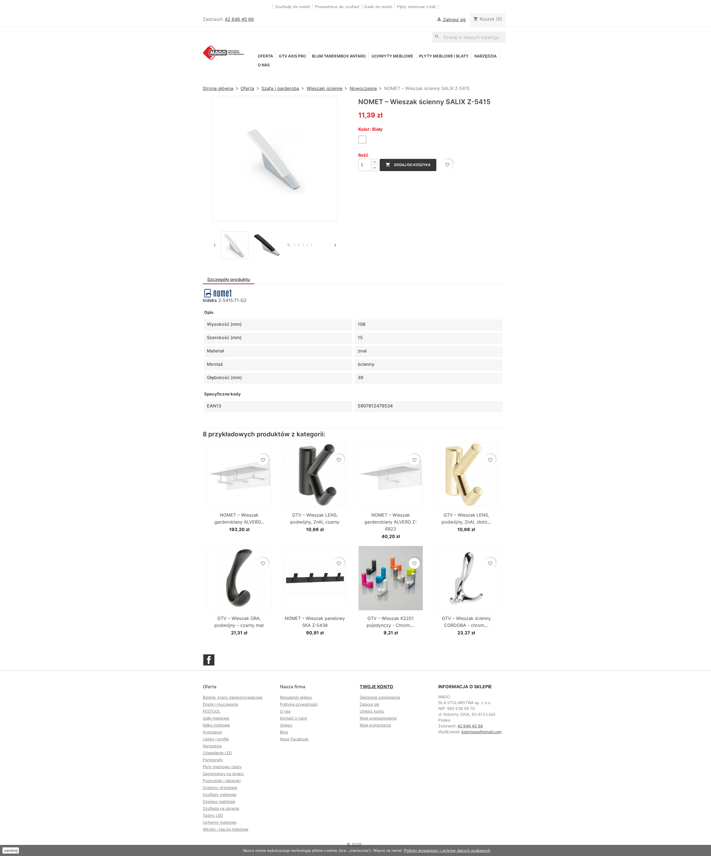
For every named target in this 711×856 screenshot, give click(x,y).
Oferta (265, 56)
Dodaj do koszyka (407, 164)
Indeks (210, 300)
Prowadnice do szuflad (337, 6)
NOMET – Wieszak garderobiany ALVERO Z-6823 (390, 522)
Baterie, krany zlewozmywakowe (232, 697)
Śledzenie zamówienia (380, 697)
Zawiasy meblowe (219, 801)
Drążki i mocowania (220, 704)
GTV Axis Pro (292, 56)
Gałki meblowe (216, 718)
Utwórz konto (372, 711)
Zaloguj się (369, 704)
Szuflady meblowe (219, 794)
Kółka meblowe (216, 725)
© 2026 (354, 844)
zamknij (10, 850)
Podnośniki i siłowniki (222, 780)
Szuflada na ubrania (221, 808)
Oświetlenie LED (217, 752)
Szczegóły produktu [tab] (228, 279)
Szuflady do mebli (292, 6)
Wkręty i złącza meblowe (225, 829)
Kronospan (212, 732)
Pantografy (213, 759)
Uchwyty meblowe (392, 56)
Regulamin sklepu (296, 697)
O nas (264, 64)
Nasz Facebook (294, 739)
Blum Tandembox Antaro (339, 56)
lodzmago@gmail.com (481, 731)
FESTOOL (212, 711)
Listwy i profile (216, 739)
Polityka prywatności (299, 704)
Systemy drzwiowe (220, 787)
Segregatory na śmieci (223, 773)
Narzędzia (485, 56)
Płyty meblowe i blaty (444, 56)
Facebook (208, 659)
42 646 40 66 (239, 19)
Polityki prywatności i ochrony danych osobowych (447, 851)
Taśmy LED (213, 815)
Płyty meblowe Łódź (417, 6)
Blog (284, 732)
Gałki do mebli (378, 6)
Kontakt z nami (293, 718)
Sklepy (286, 725)
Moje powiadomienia (378, 718)
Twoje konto (376, 686)
